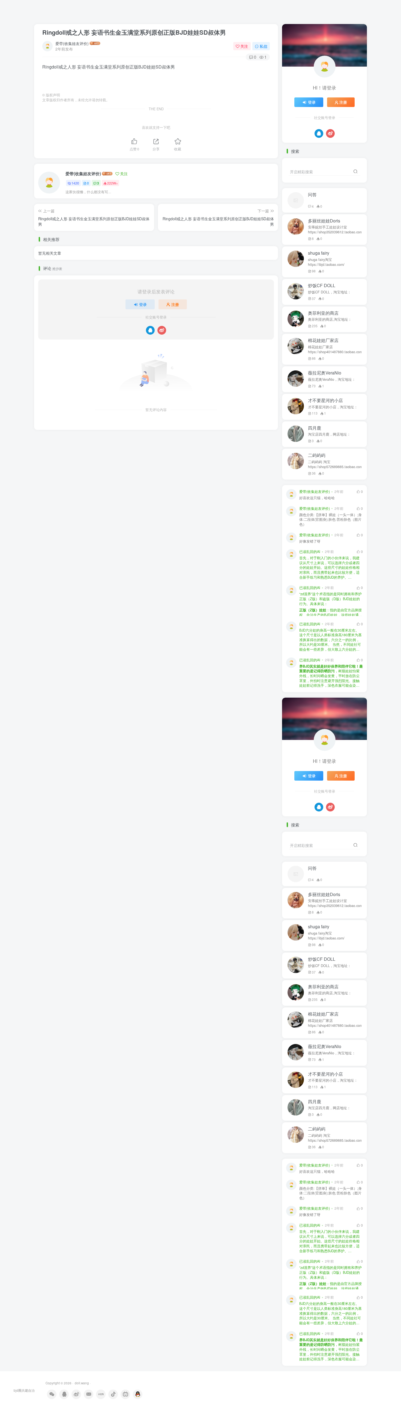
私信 (263, 46)
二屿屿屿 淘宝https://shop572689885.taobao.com (334, 464)
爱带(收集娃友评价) (72, 43)
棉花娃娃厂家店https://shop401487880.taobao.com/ (334, 349)
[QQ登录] (150, 330)
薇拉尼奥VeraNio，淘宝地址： (331, 379)
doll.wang (81, 1383)
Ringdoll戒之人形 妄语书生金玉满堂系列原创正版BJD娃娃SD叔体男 (134, 32)
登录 (143, 304)
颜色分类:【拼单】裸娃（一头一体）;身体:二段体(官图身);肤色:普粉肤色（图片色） (330, 520)
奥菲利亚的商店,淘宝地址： (330, 319)
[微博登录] (161, 330)
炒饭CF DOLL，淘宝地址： (329, 292)
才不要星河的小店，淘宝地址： (333, 406)
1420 (75, 183)
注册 (175, 304)
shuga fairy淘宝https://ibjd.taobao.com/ (326, 262)
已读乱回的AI (309, 551)
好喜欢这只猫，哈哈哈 (317, 498)
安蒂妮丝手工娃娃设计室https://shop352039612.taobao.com (334, 229)
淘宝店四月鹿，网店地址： (329, 434)
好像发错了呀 (310, 541)
